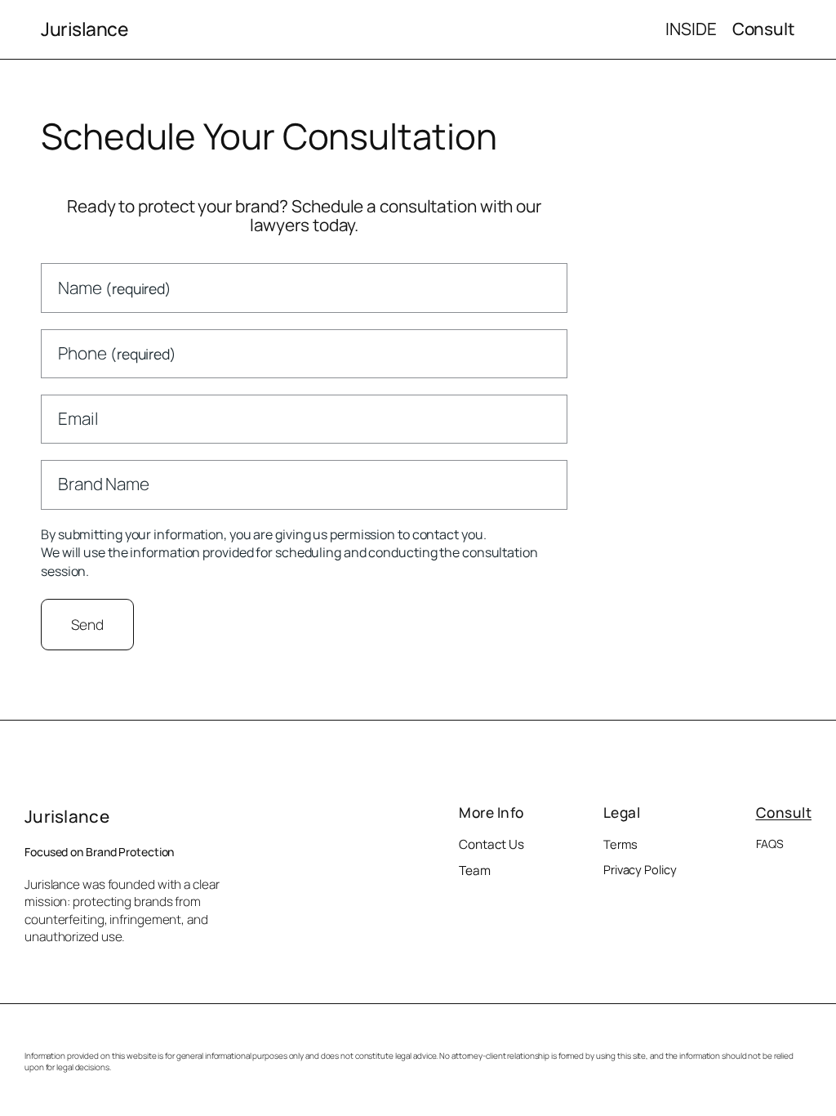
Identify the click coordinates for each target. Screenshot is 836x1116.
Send (87, 624)
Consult (784, 812)
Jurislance (84, 29)
